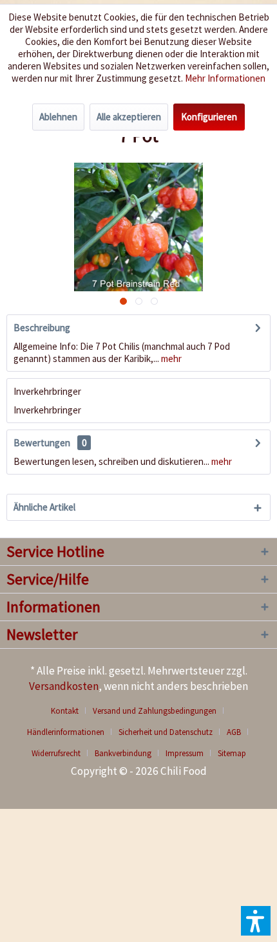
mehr (170, 358)
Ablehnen (58, 117)
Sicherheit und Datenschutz (166, 732)
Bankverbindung (123, 753)
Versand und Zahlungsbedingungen (154, 710)
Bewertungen (42, 443)
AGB (234, 732)
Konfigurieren (209, 117)
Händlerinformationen (65, 732)
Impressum (185, 753)
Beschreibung (42, 328)
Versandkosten (64, 686)
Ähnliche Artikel (44, 507)
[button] (256, 921)
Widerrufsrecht (56, 753)
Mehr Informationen (225, 78)
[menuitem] (70, 710)
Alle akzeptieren (129, 117)
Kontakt (65, 710)
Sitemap (232, 753)
